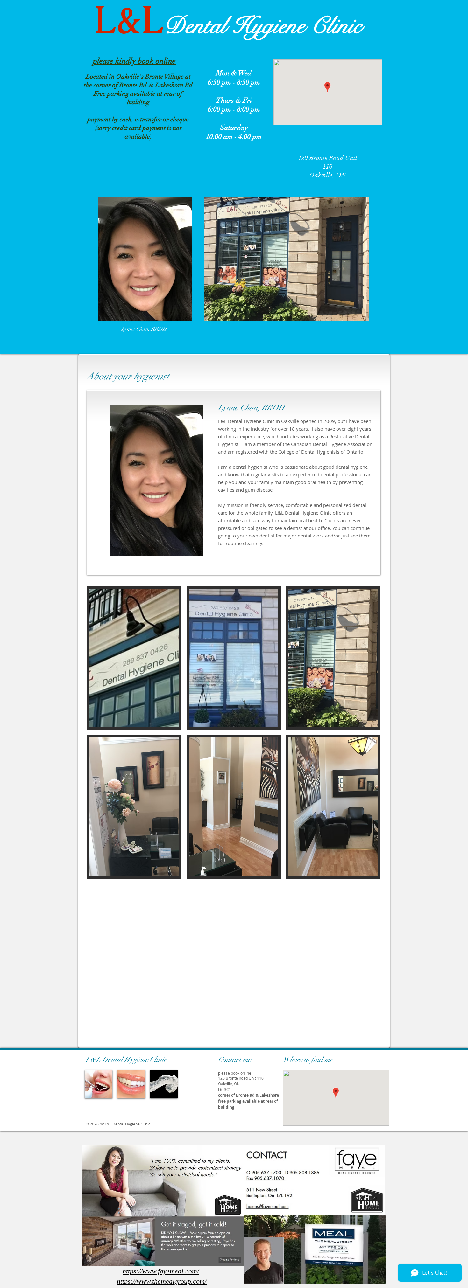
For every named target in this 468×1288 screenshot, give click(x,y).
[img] (98, 1084)
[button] (134, 658)
